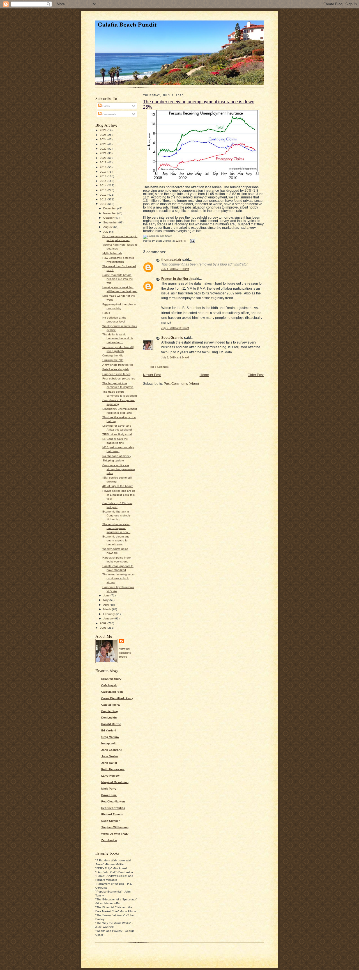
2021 (103, 153)
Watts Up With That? (114, 833)
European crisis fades (116, 374)
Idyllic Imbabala (112, 253)
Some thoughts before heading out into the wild (117, 278)
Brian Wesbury (111, 678)
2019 (103, 162)
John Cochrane (111, 749)
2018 (103, 167)
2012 (103, 194)
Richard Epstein (112, 814)
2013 (103, 190)
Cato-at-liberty (110, 704)
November (110, 213)
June (107, 595)
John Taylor (109, 762)
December (110, 208)
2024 (103, 139)
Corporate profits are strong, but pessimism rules (118, 469)
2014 (103, 185)
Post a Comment (159, 366)
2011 (103, 199)
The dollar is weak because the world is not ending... (117, 338)
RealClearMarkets (113, 801)
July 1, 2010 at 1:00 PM (175, 269)
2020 (103, 157)
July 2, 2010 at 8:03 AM (175, 328)
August (108, 226)
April (106, 604)
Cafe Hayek (109, 685)
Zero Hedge (109, 840)
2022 (103, 148)
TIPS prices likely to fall (117, 434)
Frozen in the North (176, 278)
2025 (103, 134)
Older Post (256, 375)
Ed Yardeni (108, 730)
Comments (109, 114)
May (106, 599)
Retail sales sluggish (115, 369)
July (106, 231)
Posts (106, 105)
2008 (103, 627)
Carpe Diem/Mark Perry (117, 698)
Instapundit (108, 743)
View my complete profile (125, 652)
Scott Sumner (110, 820)
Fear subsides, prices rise (118, 378)
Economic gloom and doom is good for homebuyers (116, 540)
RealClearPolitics (113, 807)
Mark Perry (108, 788)
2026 (103, 130)
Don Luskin (109, 717)
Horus (106, 312)
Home (204, 375)
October (108, 217)
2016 (103, 176)
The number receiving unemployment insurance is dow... (116, 528)
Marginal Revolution (114, 782)
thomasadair (171, 259)
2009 (103, 623)
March (107, 609)
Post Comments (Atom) (181, 383)
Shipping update (113, 460)
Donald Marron (111, 724)
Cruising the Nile (112, 355)
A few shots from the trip (118, 364)
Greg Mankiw (110, 736)
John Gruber (109, 756)
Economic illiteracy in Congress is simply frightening (116, 515)
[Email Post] (192, 240)
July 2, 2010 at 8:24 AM (175, 357)
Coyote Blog (109, 711)
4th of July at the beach (117, 486)
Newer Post (152, 375)
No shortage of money (116, 455)
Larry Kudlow (110, 775)
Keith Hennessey (113, 769)
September (110, 222)
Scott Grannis (172, 337)
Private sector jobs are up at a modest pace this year (118, 494)
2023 (103, 144)
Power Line (109, 795)
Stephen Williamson (114, 827)
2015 (103, 180)
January (108, 618)
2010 (103, 203)
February (109, 614)
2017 (103, 171)
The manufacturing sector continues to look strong (118, 578)
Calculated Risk (112, 691)
